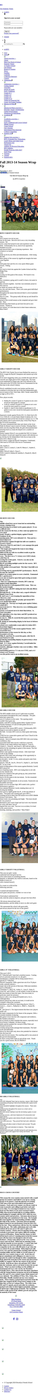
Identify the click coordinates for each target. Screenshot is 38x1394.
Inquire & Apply (9, 89)
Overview (7, 121)
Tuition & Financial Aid (11, 100)
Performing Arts (9, 143)
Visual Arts (7, 144)
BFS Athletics (8, 148)
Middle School (8, 124)
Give (5, 53)
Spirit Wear (7, 152)
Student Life (8, 133)
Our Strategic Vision (6, 9)
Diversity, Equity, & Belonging (14, 110)
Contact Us (7, 1389)
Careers (6, 78)
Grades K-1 (8, 93)
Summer (6, 154)
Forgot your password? (11, 33)
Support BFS (8, 157)
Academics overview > (11, 119)
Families (6, 73)
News (6, 71)
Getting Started (9, 86)
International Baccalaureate (12, 130)
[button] (19, 458)
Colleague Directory (10, 76)
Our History (8, 67)
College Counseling (10, 132)
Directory (7, 1391)
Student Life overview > (12, 137)
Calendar (7, 75)
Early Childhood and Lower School (15, 122)
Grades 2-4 (7, 95)
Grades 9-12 (8, 98)
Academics (7, 115)
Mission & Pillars (9, 104)
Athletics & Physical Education (14, 146)
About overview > (10, 58)
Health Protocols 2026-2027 (13, 150)
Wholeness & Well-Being (12, 113)
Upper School (8, 126)
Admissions (8, 80)
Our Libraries (8, 128)
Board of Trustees (9, 69)
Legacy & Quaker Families (12, 102)
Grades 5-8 (7, 97)
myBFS (6, 12)
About (6, 54)
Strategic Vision (9, 64)
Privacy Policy (8, 1388)
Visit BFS (7, 88)
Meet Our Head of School (12, 62)
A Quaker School (9, 66)
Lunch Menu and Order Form (13, 141)
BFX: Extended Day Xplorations (14, 139)
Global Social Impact (11, 111)
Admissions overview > (11, 84)
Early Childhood (9, 91)
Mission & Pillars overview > (13, 108)
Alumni (6, 37)
